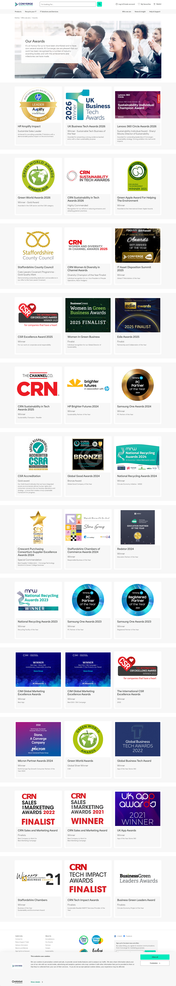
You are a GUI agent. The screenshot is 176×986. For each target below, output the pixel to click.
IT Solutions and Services (49, 11)
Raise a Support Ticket (22, 942)
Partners (48, 945)
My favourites (146, 4)
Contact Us (18, 939)
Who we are (126, 11)
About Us (48, 936)
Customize (154, 963)
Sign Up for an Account (22, 951)
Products (18, 11)
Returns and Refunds (21, 948)
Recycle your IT (30, 11)
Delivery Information (21, 945)
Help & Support (154, 11)
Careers (47, 948)
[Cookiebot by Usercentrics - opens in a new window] (17, 982)
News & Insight (140, 11)
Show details (35, 982)
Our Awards (49, 942)
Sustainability (49, 951)
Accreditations (49, 939)
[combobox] (68, 4)
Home (17, 18)
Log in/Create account (126, 4)
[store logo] (24, 4)
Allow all (155, 957)
